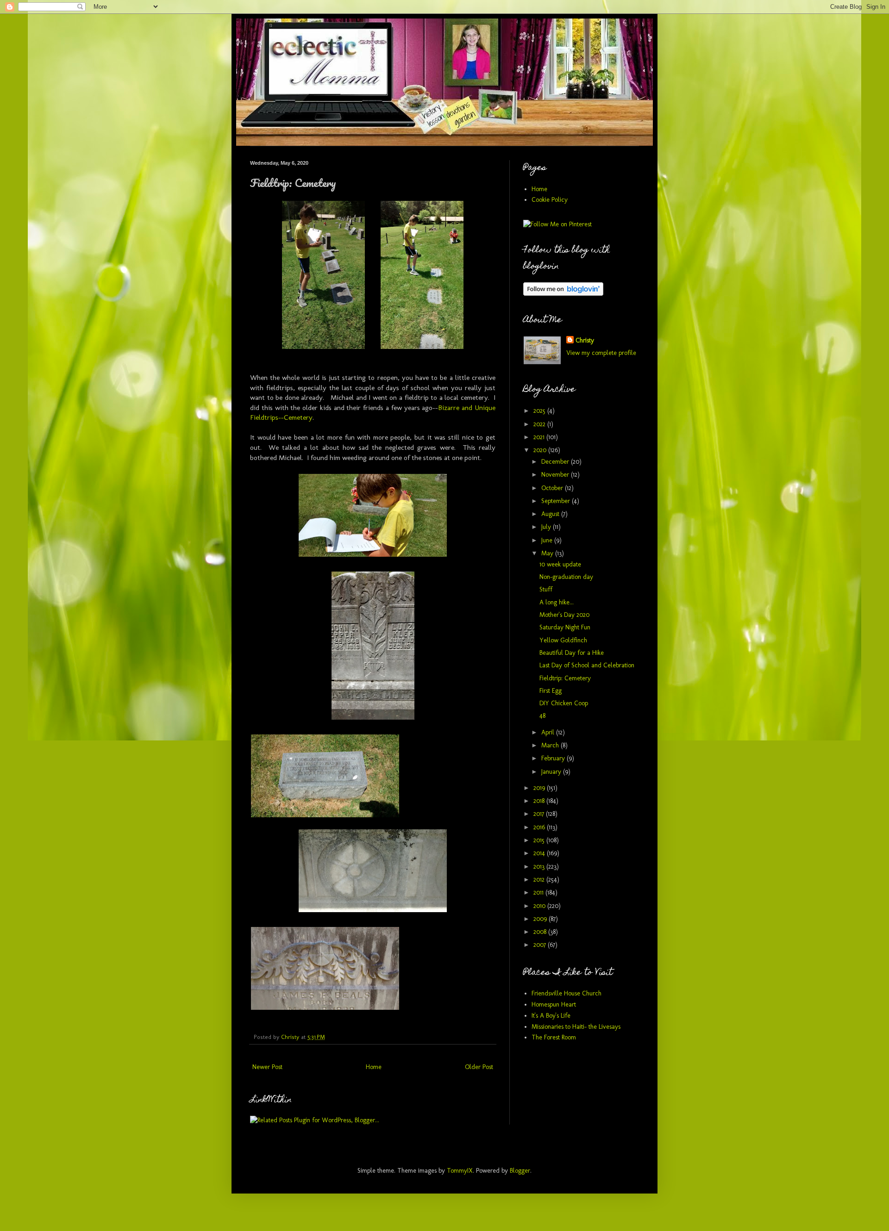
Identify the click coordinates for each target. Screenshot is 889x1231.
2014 (540, 853)
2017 (539, 814)
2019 (540, 788)
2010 (540, 906)
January (552, 772)
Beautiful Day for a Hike (571, 653)
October (553, 488)
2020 (540, 450)
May (548, 553)
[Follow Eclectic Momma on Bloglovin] (563, 294)
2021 (539, 437)
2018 (539, 801)
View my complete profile (601, 353)
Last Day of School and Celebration (586, 665)
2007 (540, 945)
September (556, 501)
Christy (585, 340)
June (547, 540)
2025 (540, 411)
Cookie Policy (550, 200)
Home (374, 1067)
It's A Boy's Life (551, 1016)
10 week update (560, 564)
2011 (539, 892)
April (548, 732)
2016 (540, 827)
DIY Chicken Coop (563, 703)
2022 (540, 424)
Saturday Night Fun (564, 627)
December (556, 462)
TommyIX (460, 1171)
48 (542, 716)
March (551, 745)
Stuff (545, 589)
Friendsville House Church (566, 993)
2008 (540, 932)
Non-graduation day (566, 577)
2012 (539, 879)
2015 (539, 840)
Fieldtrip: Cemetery (565, 678)
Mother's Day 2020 (564, 615)
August (551, 514)
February (554, 758)
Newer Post (267, 1067)
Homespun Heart (554, 1004)
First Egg (550, 691)
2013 (539, 866)
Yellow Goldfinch (563, 640)
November (556, 475)
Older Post (479, 1067)
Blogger (520, 1171)
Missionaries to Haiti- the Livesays (576, 1027)
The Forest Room (554, 1037)
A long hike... (556, 602)
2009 (541, 919)
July (547, 527)
